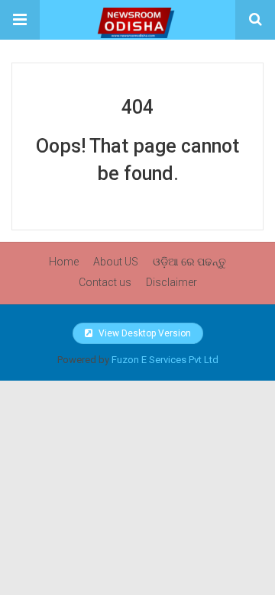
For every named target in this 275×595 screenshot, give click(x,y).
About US (115, 262)
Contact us (105, 282)
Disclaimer (171, 282)
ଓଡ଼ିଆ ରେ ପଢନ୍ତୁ (189, 262)
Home (64, 262)
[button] (20, 20)
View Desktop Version (143, 333)
